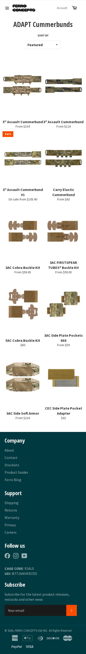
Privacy (10, 525)
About (9, 450)
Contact (11, 457)
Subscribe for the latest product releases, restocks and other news (37, 597)
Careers (11, 532)
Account (62, 8)
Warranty (12, 517)
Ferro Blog (13, 479)
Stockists (12, 465)
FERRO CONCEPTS (26, 630)
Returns (11, 510)
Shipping (12, 502)
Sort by (43, 35)
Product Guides (16, 472)
